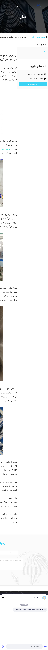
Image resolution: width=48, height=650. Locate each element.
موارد (44, 56)
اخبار (32, 37)
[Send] (3, 646)
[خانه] (39, 5)
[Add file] (45, 646)
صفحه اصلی (22, 6)
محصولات (8, 6)
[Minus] (3, 597)
